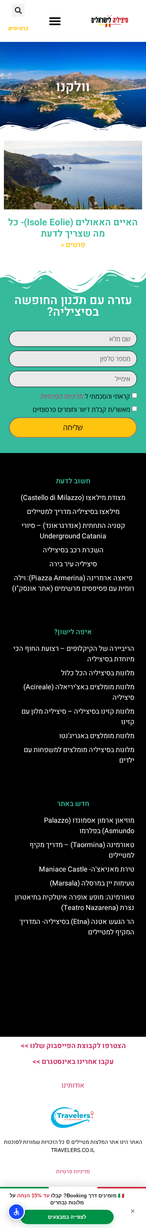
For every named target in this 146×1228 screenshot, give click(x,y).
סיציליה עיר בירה (73, 564)
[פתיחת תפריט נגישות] (16, 1211)
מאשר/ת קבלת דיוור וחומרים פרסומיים (81, 409)
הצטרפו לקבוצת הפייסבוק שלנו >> (73, 1046)
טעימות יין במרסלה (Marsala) (92, 883)
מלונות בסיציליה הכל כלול (97, 673)
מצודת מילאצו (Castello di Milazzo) (73, 498)
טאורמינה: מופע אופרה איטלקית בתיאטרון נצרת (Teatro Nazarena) (74, 902)
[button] (55, 21)
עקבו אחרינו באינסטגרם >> (73, 1062)
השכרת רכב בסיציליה (73, 550)
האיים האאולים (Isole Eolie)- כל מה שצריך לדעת (73, 228)
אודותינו (73, 1085)
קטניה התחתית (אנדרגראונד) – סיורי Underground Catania (73, 531)
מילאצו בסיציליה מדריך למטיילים (73, 512)
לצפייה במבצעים (67, 1217)
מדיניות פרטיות (73, 1171)
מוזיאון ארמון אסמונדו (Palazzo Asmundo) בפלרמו (89, 825)
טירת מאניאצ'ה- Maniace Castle (86, 869)
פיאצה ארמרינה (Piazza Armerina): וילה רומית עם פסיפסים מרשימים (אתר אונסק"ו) (73, 583)
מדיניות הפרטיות (61, 396)
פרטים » (73, 245)
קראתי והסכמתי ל (85, 396)
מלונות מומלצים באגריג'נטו (96, 736)
